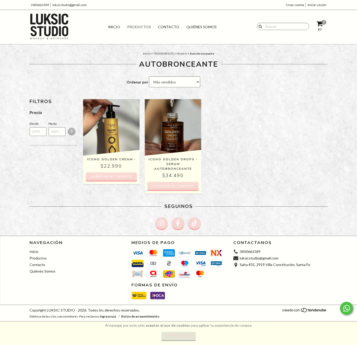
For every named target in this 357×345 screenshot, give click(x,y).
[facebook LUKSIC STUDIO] (178, 223)
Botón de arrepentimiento (140, 316)
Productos (139, 27)
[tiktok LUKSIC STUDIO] (194, 223)
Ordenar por (137, 82)
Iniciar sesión (317, 5)
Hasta (53, 124)
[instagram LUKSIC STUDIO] (161, 223)
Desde (34, 124)
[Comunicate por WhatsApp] (346, 308)
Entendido (179, 336)
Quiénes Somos (201, 27)
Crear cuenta (295, 5)
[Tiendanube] (304, 312)
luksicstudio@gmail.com (70, 5)
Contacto (168, 27)
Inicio (114, 27)
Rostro (182, 53)
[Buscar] (259, 26)
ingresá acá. (108, 316)
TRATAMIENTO (164, 53)
